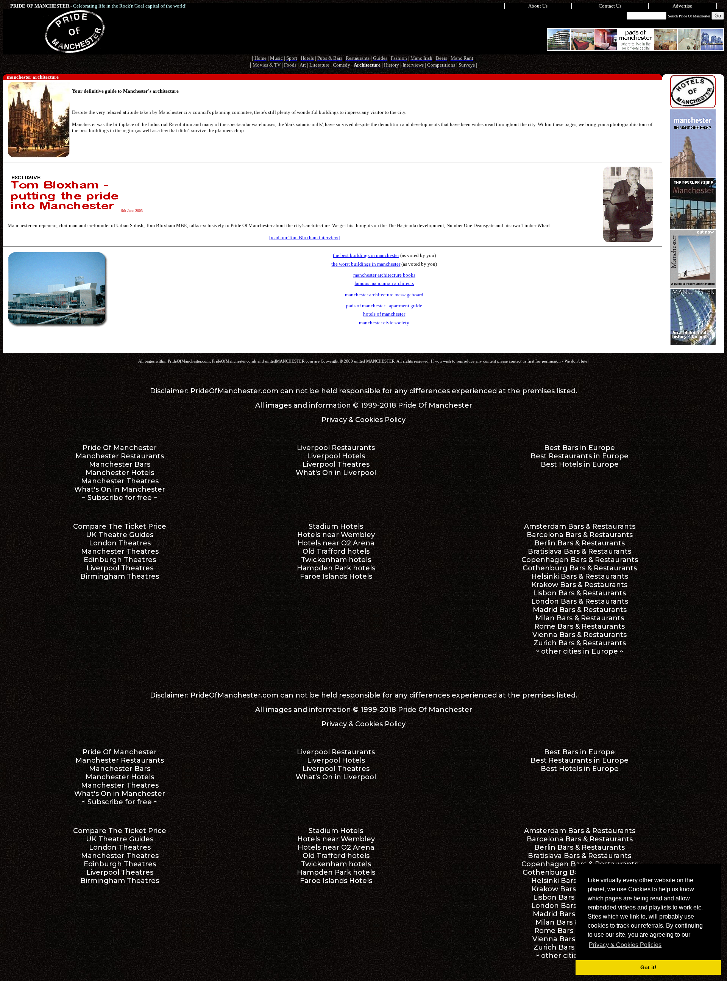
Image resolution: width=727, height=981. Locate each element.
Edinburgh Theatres (120, 560)
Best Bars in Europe (579, 448)
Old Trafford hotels (336, 551)
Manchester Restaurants (119, 456)
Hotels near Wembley (336, 535)
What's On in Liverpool (336, 473)
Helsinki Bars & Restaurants (579, 576)
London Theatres (120, 543)
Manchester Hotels (120, 473)
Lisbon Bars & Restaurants (579, 593)
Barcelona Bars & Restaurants (580, 535)
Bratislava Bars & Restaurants (579, 551)
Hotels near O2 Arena (336, 543)
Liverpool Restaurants (336, 448)
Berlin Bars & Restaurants (579, 543)
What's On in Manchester (119, 489)
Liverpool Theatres (336, 464)
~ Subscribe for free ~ (120, 498)
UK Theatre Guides (119, 535)
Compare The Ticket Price (119, 526)
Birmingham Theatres (119, 576)
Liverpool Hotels (336, 456)
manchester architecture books (384, 275)
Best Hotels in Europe (580, 464)
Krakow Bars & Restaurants (579, 585)
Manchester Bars (119, 464)
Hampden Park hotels (336, 568)
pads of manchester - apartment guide (384, 305)
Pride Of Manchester (435, 405)
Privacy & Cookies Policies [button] (625, 945)
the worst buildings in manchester (365, 264)
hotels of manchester (384, 314)
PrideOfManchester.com (234, 391)
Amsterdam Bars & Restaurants (579, 526)
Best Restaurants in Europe (579, 456)
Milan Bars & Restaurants (579, 618)
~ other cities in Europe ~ (579, 651)
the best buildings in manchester (366, 255)
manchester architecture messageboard (384, 294)
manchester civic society (384, 322)
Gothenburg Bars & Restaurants (580, 568)
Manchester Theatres (120, 481)
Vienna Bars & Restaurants (579, 635)
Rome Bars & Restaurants (579, 626)
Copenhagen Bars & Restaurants (579, 560)
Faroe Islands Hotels (336, 576)
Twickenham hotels (336, 560)
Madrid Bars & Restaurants (580, 610)
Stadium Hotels (336, 526)
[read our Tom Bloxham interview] (304, 237)
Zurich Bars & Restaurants (580, 643)
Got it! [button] (648, 967)
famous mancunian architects (384, 283)
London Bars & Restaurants (579, 601)
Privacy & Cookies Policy (363, 420)
